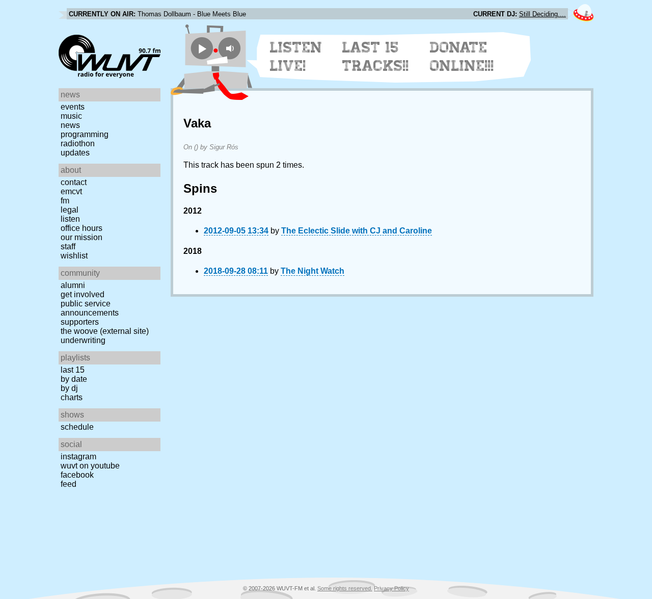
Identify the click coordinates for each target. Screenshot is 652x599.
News (70, 125)
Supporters (80, 322)
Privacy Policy (391, 588)
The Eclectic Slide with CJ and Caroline (356, 230)
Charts (72, 397)
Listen (70, 219)
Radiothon (78, 143)
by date (74, 379)
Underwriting (83, 340)
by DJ (69, 388)
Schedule (77, 427)
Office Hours (81, 228)
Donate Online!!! (462, 56)
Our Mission (81, 237)
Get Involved (82, 294)
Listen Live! (296, 56)
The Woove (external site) (105, 331)
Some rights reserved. (344, 588)
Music (71, 116)
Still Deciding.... (542, 14)
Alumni (73, 285)
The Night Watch (312, 271)
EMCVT (71, 191)
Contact (74, 182)
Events (73, 106)
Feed (68, 484)
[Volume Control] (231, 48)
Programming (84, 134)
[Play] (202, 48)
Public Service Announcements (90, 308)
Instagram (78, 456)
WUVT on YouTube (90, 465)
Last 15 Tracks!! (375, 56)
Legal (69, 209)
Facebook (77, 475)
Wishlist (74, 255)
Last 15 (73, 370)
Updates (75, 152)
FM (65, 200)
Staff (68, 246)
